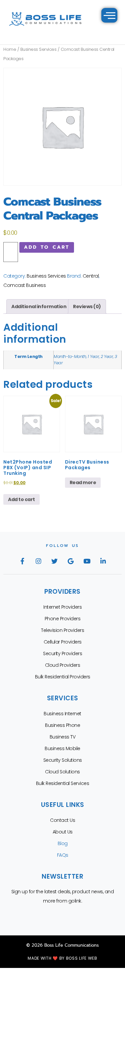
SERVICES (62, 698)
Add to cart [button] (21, 499)
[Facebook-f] (22, 561)
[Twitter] (54, 561)
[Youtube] (86, 561)
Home (9, 49)
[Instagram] (38, 561)
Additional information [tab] (38, 306)
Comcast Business (24, 285)
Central (91, 276)
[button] (109, 15)
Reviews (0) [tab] (87, 306)
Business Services (38, 49)
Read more (83, 482)
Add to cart (47, 247)
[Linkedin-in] (103, 561)
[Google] (70, 561)
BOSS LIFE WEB (81, 958)
